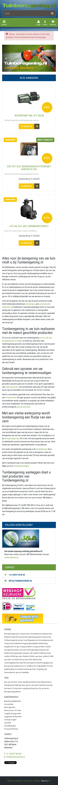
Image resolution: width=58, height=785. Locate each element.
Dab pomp (46, 637)
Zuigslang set (41, 669)
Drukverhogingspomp (44, 663)
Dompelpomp (36, 634)
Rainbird (7, 637)
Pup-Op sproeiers (42, 688)
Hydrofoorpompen (27, 663)
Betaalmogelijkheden (12, 701)
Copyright (37, 781)
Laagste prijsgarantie (12, 713)
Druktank (16, 643)
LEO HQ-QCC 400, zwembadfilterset (29, 226)
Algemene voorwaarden (14, 781)
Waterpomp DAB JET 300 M (29, 115)
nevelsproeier (10, 397)
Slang (32, 688)
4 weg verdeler (39, 646)
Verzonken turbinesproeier (25, 669)
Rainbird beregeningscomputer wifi (18, 653)
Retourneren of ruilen (12, 710)
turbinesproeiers (12, 387)
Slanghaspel (9, 685)
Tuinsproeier (25, 634)
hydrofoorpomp (46, 685)
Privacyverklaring (11, 729)
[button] (6, 58)
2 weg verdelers (26, 646)
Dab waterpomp (35, 659)
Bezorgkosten (9, 707)
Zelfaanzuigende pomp (13, 640)
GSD (49, 781)
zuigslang (26, 688)
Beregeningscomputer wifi (38, 650)
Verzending (8, 704)
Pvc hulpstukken (40, 666)
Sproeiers (8, 688)
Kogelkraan (8, 646)
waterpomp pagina (21, 466)
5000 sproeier (19, 685)
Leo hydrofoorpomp (20, 659)
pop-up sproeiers (23, 407)
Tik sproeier (17, 688)
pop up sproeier (10, 682)
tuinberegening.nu (11, 557)
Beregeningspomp (11, 634)
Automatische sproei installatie (16, 672)
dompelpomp (41, 449)
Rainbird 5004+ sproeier (32, 656)
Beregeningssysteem (33, 637)
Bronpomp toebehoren (13, 666)
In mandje (27, 126)
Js (51, 682)
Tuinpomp (8, 643)
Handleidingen (10, 726)
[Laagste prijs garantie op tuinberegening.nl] (29, 618)
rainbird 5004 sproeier (13, 656)
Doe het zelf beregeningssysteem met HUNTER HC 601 (29, 168)
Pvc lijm (17, 646)
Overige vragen (10, 719)
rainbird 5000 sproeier (42, 653)
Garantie (7, 723)
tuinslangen (30, 304)
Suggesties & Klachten (13, 716)
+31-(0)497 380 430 (14, 753)
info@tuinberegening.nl (15, 757)
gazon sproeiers (32, 685)
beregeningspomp (11, 438)
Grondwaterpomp (45, 640)
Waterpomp (47, 634)
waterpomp (45, 682)
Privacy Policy (28, 781)
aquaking (26, 682)
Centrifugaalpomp (30, 640)
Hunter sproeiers (20, 650)
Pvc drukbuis (29, 666)
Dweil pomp (35, 682)
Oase (20, 682)
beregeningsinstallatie (29, 643)
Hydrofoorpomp (18, 637)
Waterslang (43, 643)
